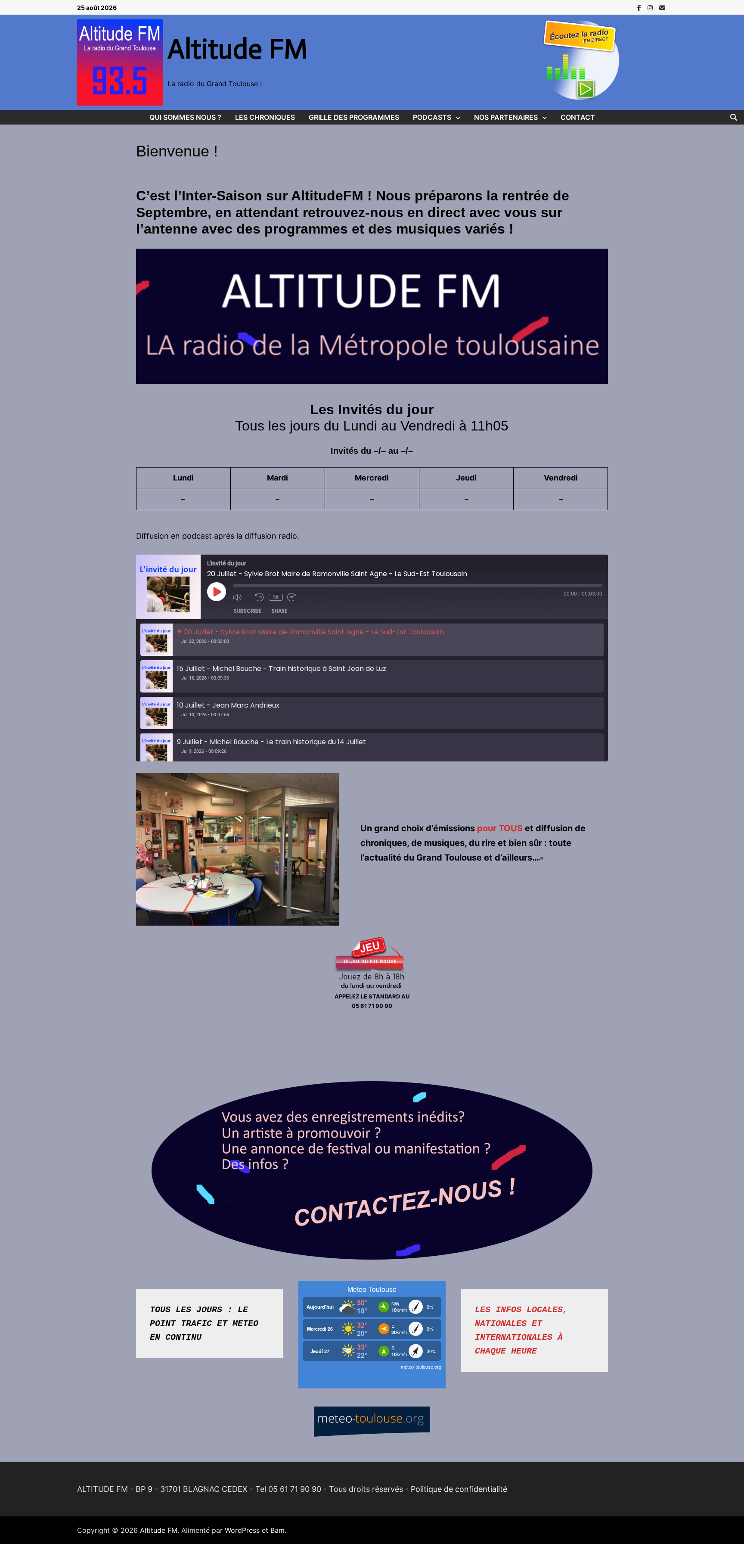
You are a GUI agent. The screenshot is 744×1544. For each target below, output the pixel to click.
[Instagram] (651, 7)
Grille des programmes (354, 117)
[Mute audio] (242, 597)
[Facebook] (640, 7)
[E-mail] (662, 7)
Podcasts (432, 117)
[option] (372, 640)
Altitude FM (237, 49)
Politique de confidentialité (459, 1489)
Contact (578, 117)
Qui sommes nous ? (185, 117)
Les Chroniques (265, 117)
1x (276, 597)
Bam (277, 1530)
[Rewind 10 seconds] (259, 597)
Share (279, 610)
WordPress (242, 1530)
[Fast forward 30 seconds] (296, 597)
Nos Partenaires (506, 117)
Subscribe (247, 610)
